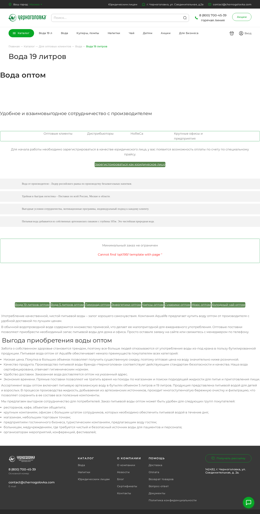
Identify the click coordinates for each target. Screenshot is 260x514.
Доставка (155, 465)
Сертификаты (127, 486)
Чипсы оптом (152, 305)
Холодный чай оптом (228, 305)
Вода (64, 33)
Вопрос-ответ (159, 486)
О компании (126, 465)
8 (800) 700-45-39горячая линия (213, 18)
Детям (147, 33)
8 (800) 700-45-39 (22, 469)
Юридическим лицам (122, 4)
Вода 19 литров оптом (32, 305)
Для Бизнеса (188, 33)
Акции (242, 17)
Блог (120, 479)
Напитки (114, 33)
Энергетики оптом (126, 305)
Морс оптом (201, 305)
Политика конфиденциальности (173, 500)
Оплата (154, 472)
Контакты (124, 493)
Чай (131, 33)
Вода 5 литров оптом (67, 305)
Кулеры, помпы (88, 33)
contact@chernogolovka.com (232, 4)
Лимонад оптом (97, 305)
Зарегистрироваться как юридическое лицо (130, 164)
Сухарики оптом (177, 305)
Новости (123, 472)
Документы (157, 493)
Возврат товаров (161, 479)
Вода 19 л (45, 33)
